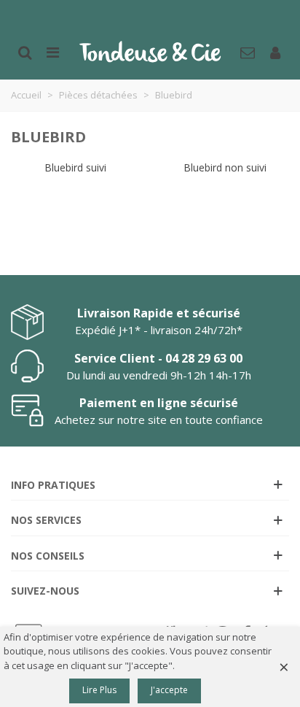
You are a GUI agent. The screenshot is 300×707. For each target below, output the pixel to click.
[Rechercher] (25, 51)
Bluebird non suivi (225, 167)
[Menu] (52, 51)
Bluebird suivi (75, 167)
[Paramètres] (275, 51)
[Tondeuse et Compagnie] (150, 51)
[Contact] (247, 51)
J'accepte (169, 690)
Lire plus (99, 690)
